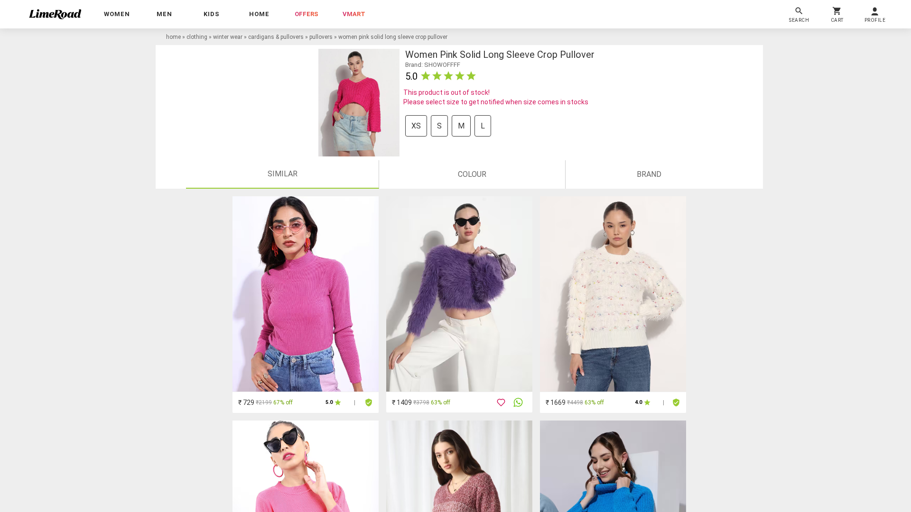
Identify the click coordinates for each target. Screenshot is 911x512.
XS (416, 125)
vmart (354, 14)
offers (306, 14)
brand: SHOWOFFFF (432, 64)
